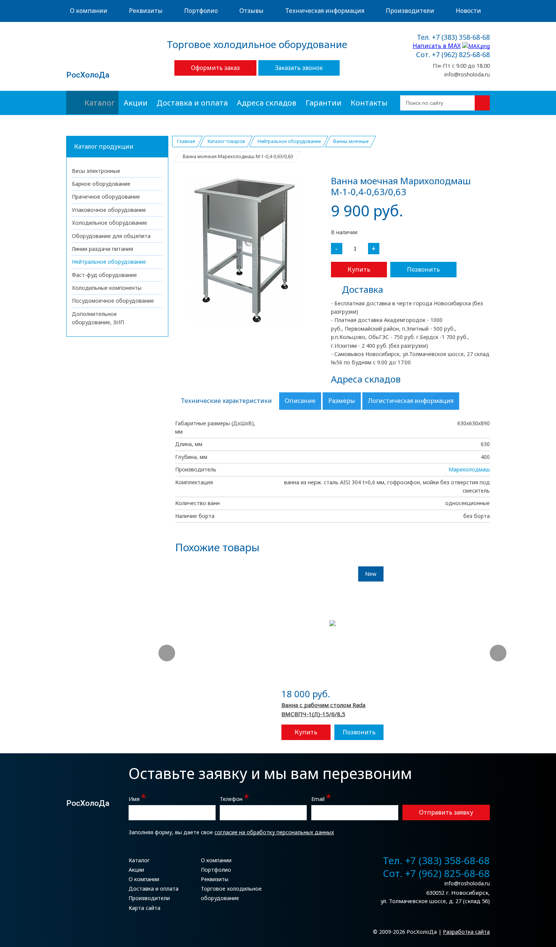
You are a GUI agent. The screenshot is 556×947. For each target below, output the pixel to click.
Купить (359, 269)
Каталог (99, 103)
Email (321, 798)
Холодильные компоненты (106, 287)
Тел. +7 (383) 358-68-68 (453, 37)
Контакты (369, 103)
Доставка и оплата (192, 103)
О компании (88, 10)
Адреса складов (267, 103)
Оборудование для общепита (111, 235)
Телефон (234, 798)
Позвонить (423, 269)
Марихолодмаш (469, 469)
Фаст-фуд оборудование (104, 274)
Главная (186, 141)
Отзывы (251, 10)
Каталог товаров (226, 141)
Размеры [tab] (341, 401)
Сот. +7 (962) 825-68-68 (453, 55)
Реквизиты (146, 10)
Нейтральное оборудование (109, 261)
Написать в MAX (437, 46)
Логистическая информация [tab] (410, 401)
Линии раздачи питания (102, 248)
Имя (137, 798)
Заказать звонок (299, 68)
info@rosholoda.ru (467, 74)
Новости (468, 10)
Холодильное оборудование (109, 222)
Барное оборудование (101, 183)
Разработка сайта (466, 931)
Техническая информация (324, 10)
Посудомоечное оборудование (113, 300)
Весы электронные (96, 170)
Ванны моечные (350, 141)
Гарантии (324, 103)
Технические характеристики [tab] (226, 401)
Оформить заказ (215, 68)
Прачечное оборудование (106, 196)
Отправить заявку (446, 812)
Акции (136, 103)
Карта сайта (144, 907)
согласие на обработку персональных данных (274, 832)
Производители (410, 10)
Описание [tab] (300, 401)
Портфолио (201, 10)
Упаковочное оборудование (109, 209)
